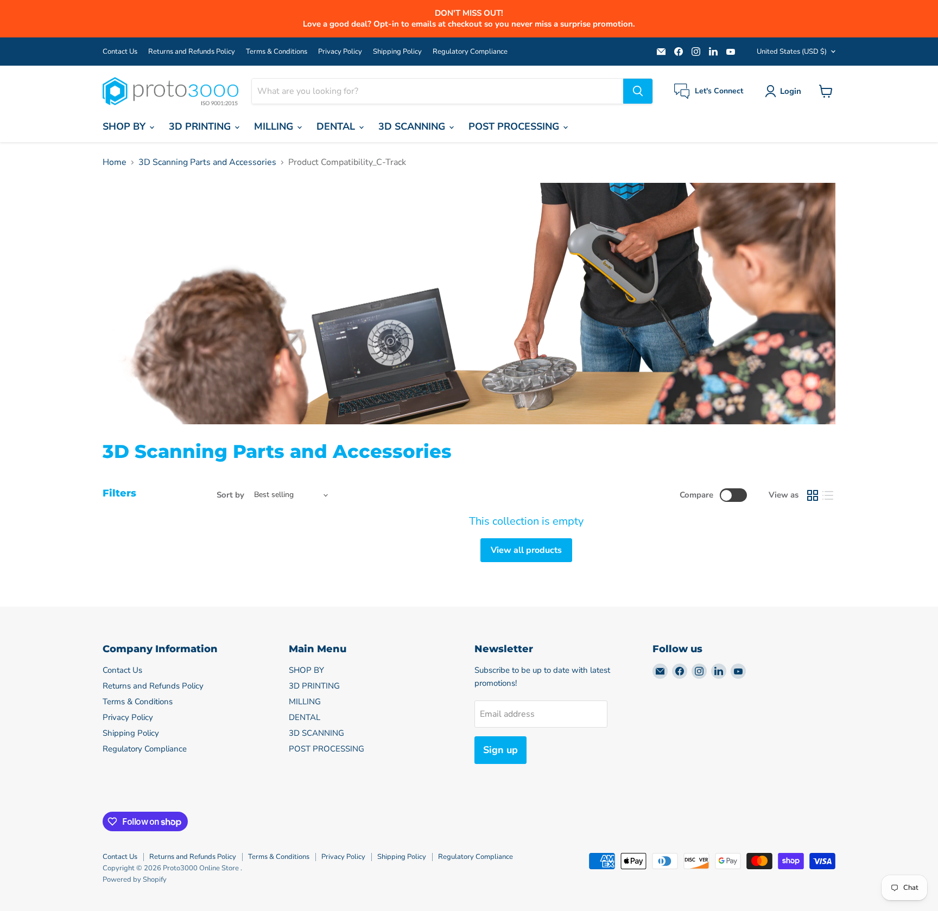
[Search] (637, 91)
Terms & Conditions (276, 52)
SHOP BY (125, 126)
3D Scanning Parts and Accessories (207, 162)
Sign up (500, 749)
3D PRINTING (201, 126)
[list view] (827, 495)
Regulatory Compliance (470, 52)
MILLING (275, 126)
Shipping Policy (397, 52)
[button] (785, 91)
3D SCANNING (413, 126)
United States (792, 51)
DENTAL (337, 126)
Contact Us (120, 52)
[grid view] (812, 495)
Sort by (230, 495)
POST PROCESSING (515, 126)
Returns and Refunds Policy (191, 52)
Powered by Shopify (135, 879)
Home (114, 162)
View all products (526, 550)
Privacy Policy (340, 52)
